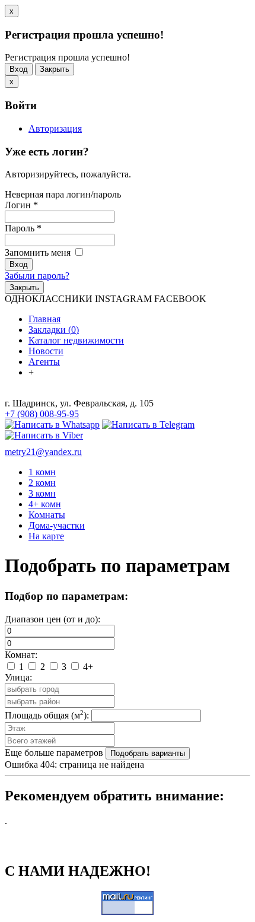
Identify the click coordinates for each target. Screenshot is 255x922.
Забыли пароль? (37, 276)
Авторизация (55, 128)
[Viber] (44, 435)
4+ (87, 667)
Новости (45, 351)
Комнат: (21, 655)
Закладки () (53, 330)
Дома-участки (56, 525)
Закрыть (54, 69)
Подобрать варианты (147, 753)
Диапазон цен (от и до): (52, 619)
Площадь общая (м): (47, 715)
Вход (18, 69)
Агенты (44, 362)
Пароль (23, 228)
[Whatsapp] (52, 424)
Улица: (18, 677)
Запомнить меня (39, 252)
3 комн (42, 493)
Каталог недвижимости (76, 340)
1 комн (42, 472)
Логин (21, 205)
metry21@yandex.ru (43, 452)
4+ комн (44, 504)
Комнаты (46, 515)
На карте (46, 536)
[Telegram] (148, 424)
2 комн (42, 483)
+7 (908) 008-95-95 (42, 414)
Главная (44, 319)
